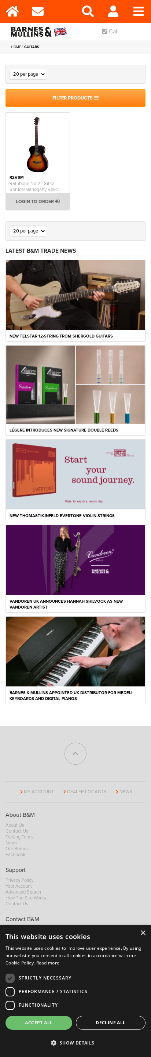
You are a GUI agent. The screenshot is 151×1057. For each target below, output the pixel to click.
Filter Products (73, 98)
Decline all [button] (110, 1023)
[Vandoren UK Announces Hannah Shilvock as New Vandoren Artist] (75, 559)
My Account (39, 792)
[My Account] (113, 11)
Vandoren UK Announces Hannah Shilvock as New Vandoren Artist (66, 604)
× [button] (143, 933)
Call (113, 31)
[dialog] (75, 991)
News (125, 792)
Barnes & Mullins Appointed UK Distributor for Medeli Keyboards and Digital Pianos (71, 695)
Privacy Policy (19, 880)
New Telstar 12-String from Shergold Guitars (61, 336)
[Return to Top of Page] (75, 753)
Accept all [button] (38, 1023)
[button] (75, 1043)
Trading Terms (19, 837)
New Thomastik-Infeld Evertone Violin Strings (62, 515)
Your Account (18, 886)
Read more (48, 963)
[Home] (12, 11)
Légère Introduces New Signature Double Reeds (64, 430)
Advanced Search (23, 892)
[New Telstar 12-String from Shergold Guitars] (75, 294)
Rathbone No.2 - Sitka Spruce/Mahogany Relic (34, 186)
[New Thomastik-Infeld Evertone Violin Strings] (75, 474)
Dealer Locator (86, 792)
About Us (14, 825)
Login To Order (35, 202)
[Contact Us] (38, 11)
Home (16, 47)
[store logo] (40, 31)
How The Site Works (25, 898)
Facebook (15, 855)
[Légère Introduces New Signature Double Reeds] (75, 384)
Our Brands (17, 849)
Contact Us (16, 831)
